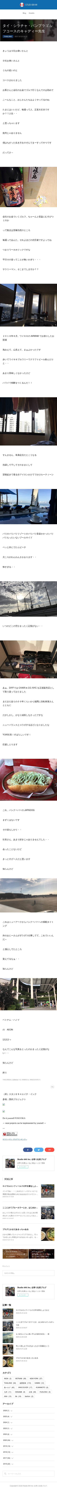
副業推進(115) (16, 1080)
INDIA (7, 1378)
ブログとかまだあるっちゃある (16, 1229)
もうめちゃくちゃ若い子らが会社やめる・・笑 (32, 1334)
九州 (7, 1392)
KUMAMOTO (42, 1387)
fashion (29, 1396)
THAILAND (8, 36)
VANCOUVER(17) (35, 1080)
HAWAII (39, 1383)
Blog (24, 13)
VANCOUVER (25, 1387)
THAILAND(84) (7, 1080)
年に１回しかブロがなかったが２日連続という (32, 1346)
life (18, 1396)
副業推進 (25, 1383)
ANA (7, 1396)
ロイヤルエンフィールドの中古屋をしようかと (22, 1186)
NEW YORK (36, 1378)
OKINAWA (20, 1392)
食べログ (9, 1387)
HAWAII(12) (25, 1080)
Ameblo (31, 13)
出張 (32, 1392)
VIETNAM (20, 1378)
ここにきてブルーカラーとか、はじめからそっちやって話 (27, 1207)
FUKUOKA (45, 1392)
